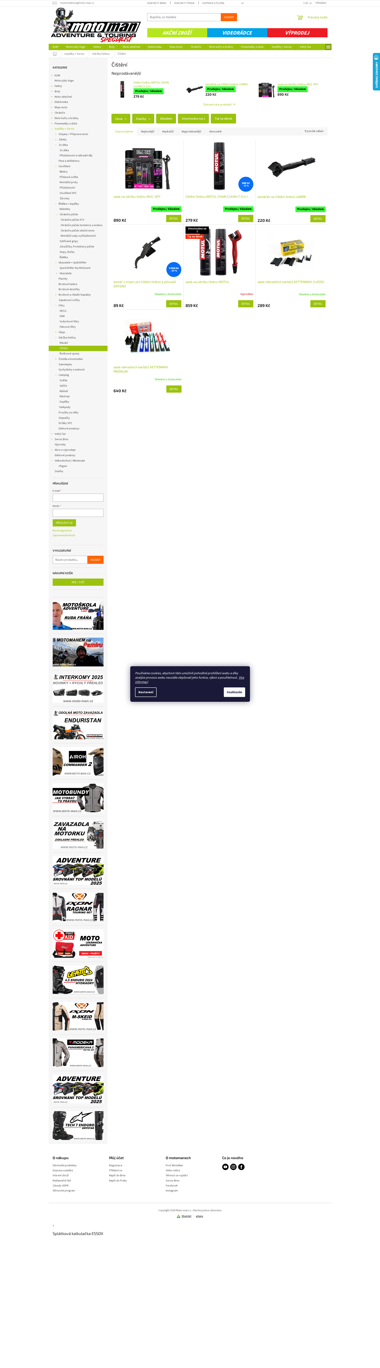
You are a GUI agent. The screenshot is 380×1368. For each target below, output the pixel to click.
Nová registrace (62, 531)
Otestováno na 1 (193, 118)
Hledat (229, 17)
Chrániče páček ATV (72, 220)
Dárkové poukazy (69, 429)
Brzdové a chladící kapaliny (75, 295)
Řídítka (64, 257)
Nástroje (65, 396)
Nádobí (64, 391)
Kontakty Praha (184, 3)
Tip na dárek (223, 118)
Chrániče (60, 113)
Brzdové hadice (68, 284)
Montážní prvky (69, 182)
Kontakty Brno (156, 3)
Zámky (63, 140)
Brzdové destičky (69, 289)
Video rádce (173, 1170)
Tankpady (64, 407)
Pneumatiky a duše (66, 124)
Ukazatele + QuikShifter (73, 263)
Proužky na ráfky (69, 413)
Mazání (64, 343)
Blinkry (64, 172)
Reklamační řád (62, 1181)
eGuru (199, 1216)
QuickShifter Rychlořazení (75, 268)
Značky (59, 471)
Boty (57, 91)
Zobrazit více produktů (217, 104)
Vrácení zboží (61, 1175)
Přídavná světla (69, 177)
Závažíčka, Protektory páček (77, 247)
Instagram (172, 1191)
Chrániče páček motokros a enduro (82, 225)
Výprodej (297, 33)
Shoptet (186, 1216)
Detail (173, 218)
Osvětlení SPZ (68, 193)
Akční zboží (177, 33)
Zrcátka (63, 145)
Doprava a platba (213, 3)
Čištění (64, 348)
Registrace (115, 1165)
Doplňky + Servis (64, 129)
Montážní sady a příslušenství (78, 236)
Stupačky (64, 418)
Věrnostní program (64, 1191)
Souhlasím (234, 692)
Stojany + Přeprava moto (73, 134)
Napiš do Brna (117, 1175)
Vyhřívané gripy (69, 241)
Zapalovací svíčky (69, 300)
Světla (63, 380)
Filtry (62, 306)
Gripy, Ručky (67, 252)
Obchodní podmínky (65, 1165)
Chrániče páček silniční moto (78, 231)
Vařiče (63, 386)
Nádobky (65, 209)
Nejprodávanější (191, 132)
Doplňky (64, 402)
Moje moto (61, 107)
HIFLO (63, 311)
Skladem (166, 118)
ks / (78, 582)
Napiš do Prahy (118, 1181)
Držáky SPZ (65, 423)
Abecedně (215, 132)
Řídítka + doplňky (69, 204)
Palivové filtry (68, 327)
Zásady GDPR (61, 1186)
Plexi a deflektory (69, 161)
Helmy (58, 86)
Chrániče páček (69, 214)
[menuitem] (55, 47)
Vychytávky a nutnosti (72, 370)
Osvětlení (64, 166)
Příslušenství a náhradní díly (76, 156)
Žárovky (64, 199)
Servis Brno (61, 439)
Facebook (172, 1186)
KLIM (57, 75)
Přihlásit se (64, 522)
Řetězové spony (69, 354)
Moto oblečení (63, 97)
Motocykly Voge (64, 81)
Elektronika (61, 102)
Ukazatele (66, 273)
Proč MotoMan (174, 1165)
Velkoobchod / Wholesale (70, 461)
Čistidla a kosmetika (71, 359)
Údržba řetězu (67, 338)
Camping (64, 375)
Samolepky (65, 364)
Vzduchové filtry (69, 322)
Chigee (63, 466)
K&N (62, 316)
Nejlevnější (147, 132)
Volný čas (60, 434)
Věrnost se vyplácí (177, 1175)
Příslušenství (67, 188)
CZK (306, 3)
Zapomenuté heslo (64, 535)
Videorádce (237, 33)
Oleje (62, 332)
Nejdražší (168, 132)
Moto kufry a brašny (66, 118)
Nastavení (145, 692)
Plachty (63, 279)
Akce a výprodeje (65, 450)
